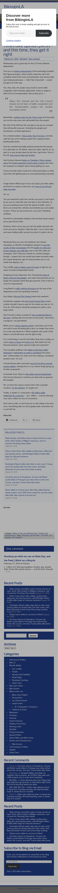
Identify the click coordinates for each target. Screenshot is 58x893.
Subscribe (44, 33)
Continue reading (13, 40)
